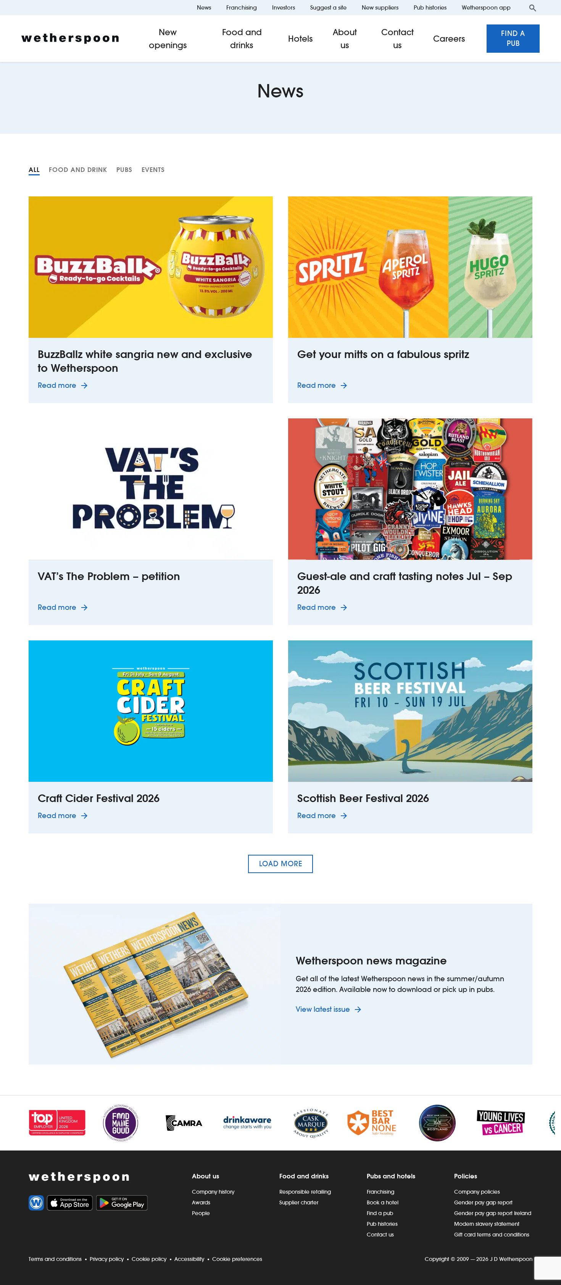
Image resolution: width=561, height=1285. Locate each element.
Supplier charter (298, 1202)
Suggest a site (328, 7)
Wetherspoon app (486, 7)
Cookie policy (149, 1259)
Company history (213, 1191)
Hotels (300, 38)
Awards (201, 1202)
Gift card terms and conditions (491, 1234)
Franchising (241, 7)
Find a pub (513, 38)
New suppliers (380, 7)
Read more (64, 385)
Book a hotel (382, 1202)
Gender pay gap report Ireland (492, 1213)
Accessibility (189, 1259)
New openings (168, 38)
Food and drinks (242, 38)
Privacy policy (107, 1259)
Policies (465, 1176)
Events (153, 169)
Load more (280, 863)
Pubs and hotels (391, 1176)
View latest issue (324, 1009)
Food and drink (78, 169)
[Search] (533, 7)
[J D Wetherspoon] (70, 38)
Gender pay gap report (483, 1202)
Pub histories (430, 7)
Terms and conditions (55, 1259)
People (201, 1213)
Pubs (124, 169)
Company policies (477, 1191)
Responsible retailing (305, 1191)
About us (345, 38)
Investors (283, 7)
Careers (449, 38)
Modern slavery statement (486, 1223)
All (34, 169)
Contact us (397, 38)
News (204, 7)
